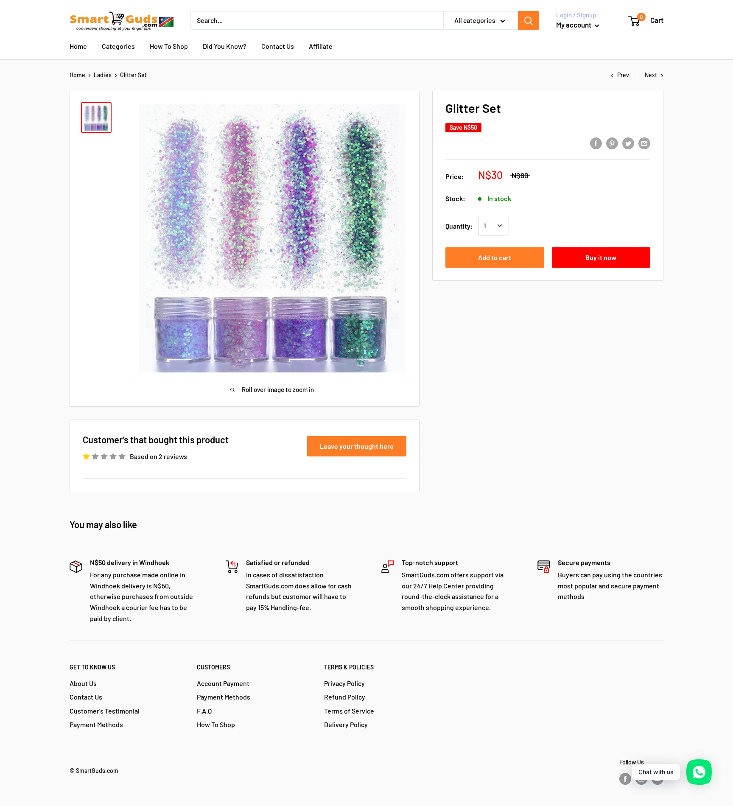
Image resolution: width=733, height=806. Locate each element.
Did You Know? (224, 46)
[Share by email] (644, 142)
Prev (623, 74)
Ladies (103, 74)
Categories (118, 46)
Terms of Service (349, 711)
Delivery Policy (346, 724)
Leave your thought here (357, 446)
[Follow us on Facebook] (625, 779)
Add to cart (494, 257)
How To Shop (169, 46)
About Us (83, 683)
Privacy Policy (344, 683)
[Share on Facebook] (596, 142)
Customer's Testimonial (105, 711)
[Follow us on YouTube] (657, 779)
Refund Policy (344, 697)
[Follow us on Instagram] (641, 779)
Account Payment (223, 683)
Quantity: (459, 225)
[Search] (528, 20)
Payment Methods (96, 724)
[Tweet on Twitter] (628, 142)
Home (78, 46)
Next (651, 74)
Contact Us (277, 46)
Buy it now (600, 257)
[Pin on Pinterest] (612, 142)
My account (574, 24)
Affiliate (321, 46)
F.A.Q (204, 711)
